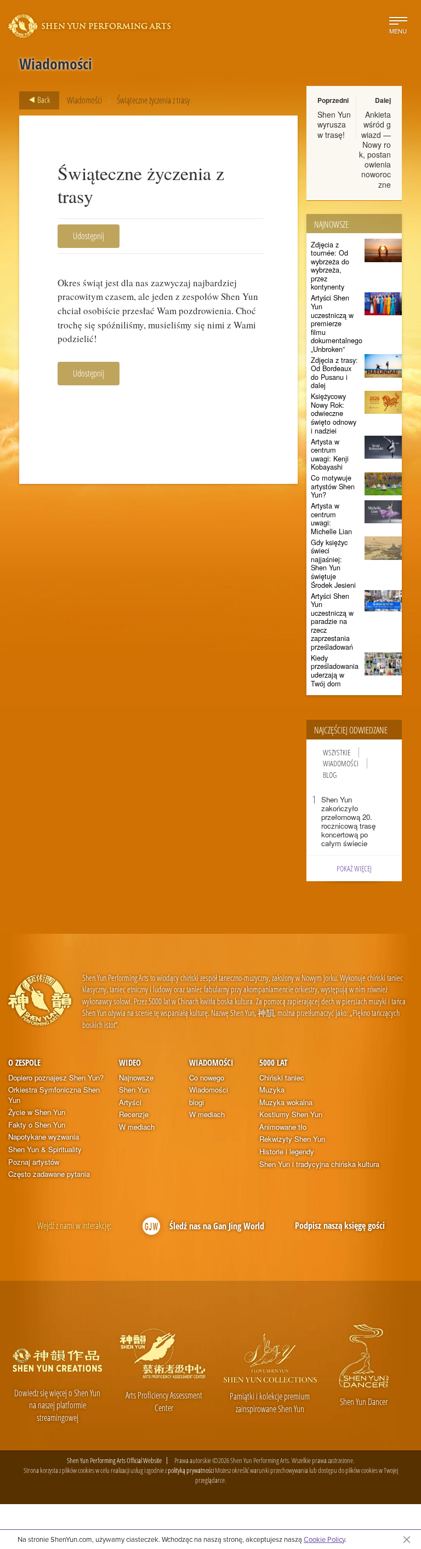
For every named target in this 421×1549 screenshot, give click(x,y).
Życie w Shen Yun (36, 1112)
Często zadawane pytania (49, 1174)
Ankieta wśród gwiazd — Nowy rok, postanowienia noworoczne (375, 149)
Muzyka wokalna (285, 1102)
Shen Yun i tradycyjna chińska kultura (319, 1164)
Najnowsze (136, 1078)
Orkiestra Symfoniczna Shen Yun (54, 1095)
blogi (196, 1102)
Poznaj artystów (33, 1162)
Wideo (130, 1062)
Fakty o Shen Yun (36, 1125)
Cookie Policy (324, 1539)
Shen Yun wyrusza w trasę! (334, 124)
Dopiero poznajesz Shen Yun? (56, 1078)
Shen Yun (134, 1090)
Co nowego (206, 1078)
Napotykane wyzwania (43, 1137)
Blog (330, 775)
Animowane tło (282, 1127)
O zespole (24, 1062)
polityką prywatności (191, 1470)
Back (43, 99)
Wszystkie (336, 752)
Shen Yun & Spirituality (45, 1149)
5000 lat (273, 1062)
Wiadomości (84, 100)
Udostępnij (88, 236)
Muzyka (272, 1090)
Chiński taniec (281, 1078)
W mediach (137, 1127)
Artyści (130, 1102)
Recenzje (134, 1114)
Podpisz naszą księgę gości (340, 1225)
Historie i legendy (286, 1152)
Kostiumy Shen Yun (290, 1114)
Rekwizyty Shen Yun (292, 1139)
